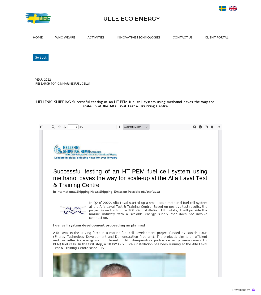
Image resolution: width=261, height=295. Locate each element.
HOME (38, 37)
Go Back (41, 57)
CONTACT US (182, 37)
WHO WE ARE (65, 37)
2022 (47, 79)
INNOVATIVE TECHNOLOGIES (138, 37)
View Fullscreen (49, 121)
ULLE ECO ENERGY (131, 18)
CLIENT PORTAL (216, 37)
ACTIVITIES (96, 37)
